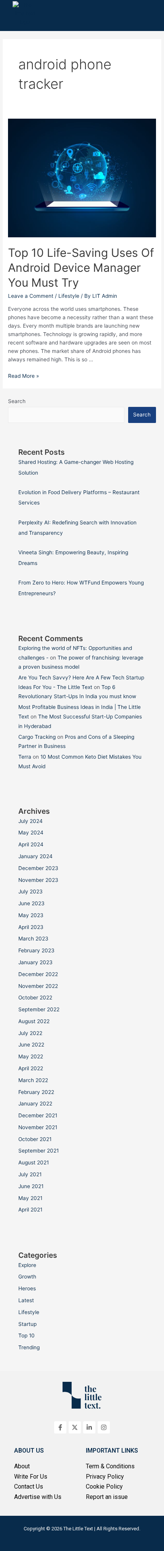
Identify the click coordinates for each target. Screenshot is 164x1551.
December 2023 (38, 868)
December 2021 (37, 1115)
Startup (27, 1324)
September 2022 (38, 1009)
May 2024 (30, 832)
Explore (27, 1265)
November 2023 (38, 880)
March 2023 (33, 938)
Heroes (27, 1288)
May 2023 (30, 915)
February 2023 (36, 950)
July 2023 (30, 891)
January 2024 (35, 856)
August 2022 (34, 1021)
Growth (27, 1276)
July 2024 (30, 821)
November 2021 (37, 1127)
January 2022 (35, 1103)
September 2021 (38, 1151)
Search (17, 401)
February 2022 (36, 1092)
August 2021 (33, 1162)
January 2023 (35, 962)
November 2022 (38, 986)
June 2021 (30, 1186)
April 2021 (30, 1210)
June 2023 (31, 903)
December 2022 (38, 974)
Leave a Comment (30, 296)
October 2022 (35, 997)
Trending (29, 1347)
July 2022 (30, 1033)
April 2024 (30, 844)
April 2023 (30, 927)
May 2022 (30, 1056)
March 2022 (33, 1080)
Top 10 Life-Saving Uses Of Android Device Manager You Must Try (81, 267)
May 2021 (30, 1198)
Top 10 (26, 1335)
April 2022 (30, 1068)
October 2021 (34, 1139)
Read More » (23, 376)
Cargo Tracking (37, 737)
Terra (24, 757)
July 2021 (30, 1174)
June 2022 (31, 1045)
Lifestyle (68, 296)
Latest (26, 1300)
